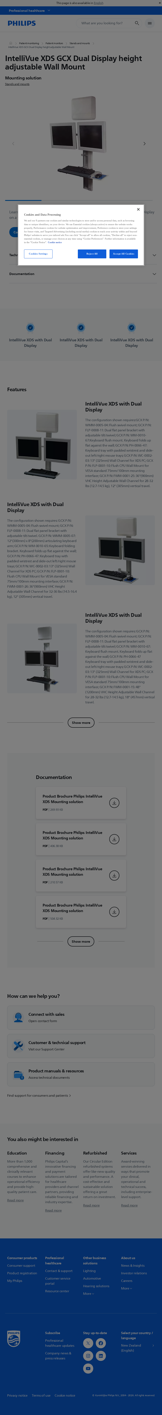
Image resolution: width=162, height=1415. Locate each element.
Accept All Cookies (123, 253)
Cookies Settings (38, 253)
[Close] (138, 209)
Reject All (92, 253)
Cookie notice (55, 242)
